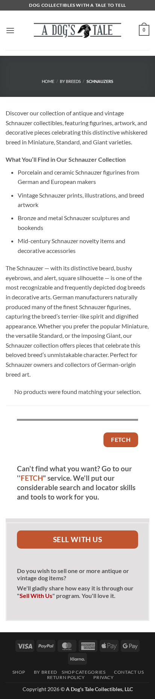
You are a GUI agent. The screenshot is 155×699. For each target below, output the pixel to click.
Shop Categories (83, 672)
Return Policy (64, 677)
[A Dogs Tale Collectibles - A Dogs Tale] (77, 30)
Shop (17, 672)
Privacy (102, 677)
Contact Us (127, 672)
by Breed (43, 672)
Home (48, 81)
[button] (10, 30)
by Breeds (70, 81)
